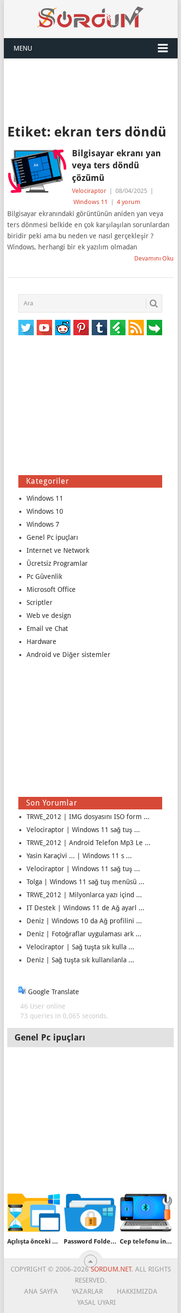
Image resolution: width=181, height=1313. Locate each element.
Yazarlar (87, 1291)
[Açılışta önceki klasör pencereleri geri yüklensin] (33, 1212)
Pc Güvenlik (44, 576)
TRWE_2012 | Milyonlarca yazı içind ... (84, 895)
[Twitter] (26, 327)
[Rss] (136, 327)
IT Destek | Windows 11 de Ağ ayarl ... (85, 908)
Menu (23, 48)
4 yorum (128, 201)
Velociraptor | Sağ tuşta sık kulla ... (80, 947)
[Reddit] (62, 327)
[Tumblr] (99, 327)
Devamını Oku (154, 258)
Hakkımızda (137, 1291)
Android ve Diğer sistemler (69, 654)
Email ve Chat (47, 628)
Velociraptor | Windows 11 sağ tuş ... (83, 830)
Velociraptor (89, 190)
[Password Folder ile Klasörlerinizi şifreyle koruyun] (90, 1212)
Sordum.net (111, 1269)
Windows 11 (90, 201)
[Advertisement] (91, 90)
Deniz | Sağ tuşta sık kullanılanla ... (80, 960)
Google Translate (52, 992)
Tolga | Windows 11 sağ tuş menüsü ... (85, 882)
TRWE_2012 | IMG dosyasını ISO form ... (88, 817)
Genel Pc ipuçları (52, 537)
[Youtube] (44, 327)
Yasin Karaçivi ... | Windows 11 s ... (79, 856)
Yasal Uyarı (96, 1302)
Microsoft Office (51, 589)
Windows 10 (45, 511)
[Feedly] (117, 327)
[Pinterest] (81, 327)
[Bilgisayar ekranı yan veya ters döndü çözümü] (37, 171)
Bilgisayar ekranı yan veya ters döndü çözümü (116, 165)
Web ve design (49, 615)
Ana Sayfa (41, 1291)
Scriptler (40, 602)
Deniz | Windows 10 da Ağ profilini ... (84, 921)
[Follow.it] (154, 327)
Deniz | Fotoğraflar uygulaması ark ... (84, 934)
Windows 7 (43, 524)
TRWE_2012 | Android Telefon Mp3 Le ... (89, 843)
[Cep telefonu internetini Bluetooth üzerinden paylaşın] (146, 1212)
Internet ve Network (58, 550)
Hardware (41, 641)
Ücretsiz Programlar (57, 563)
